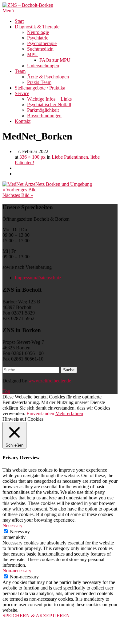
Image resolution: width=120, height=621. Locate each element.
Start (19, 21)
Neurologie (38, 32)
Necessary (20, 531)
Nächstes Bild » (17, 195)
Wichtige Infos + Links (49, 99)
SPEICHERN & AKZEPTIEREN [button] (36, 615)
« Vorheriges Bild (19, 189)
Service (22, 93)
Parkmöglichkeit (43, 110)
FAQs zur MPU (54, 60)
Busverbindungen (44, 115)
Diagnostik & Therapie (37, 26)
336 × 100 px (32, 157)
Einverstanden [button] (40, 413)
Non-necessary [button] (16, 570)
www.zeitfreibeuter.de (49, 380)
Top (6, 391)
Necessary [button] (12, 525)
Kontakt (22, 121)
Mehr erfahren (69, 413)
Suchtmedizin (40, 49)
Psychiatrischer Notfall (49, 104)
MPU (32, 54)
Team (20, 71)
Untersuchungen (43, 65)
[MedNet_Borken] (47, 184)
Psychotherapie (42, 43)
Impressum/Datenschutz (38, 277)
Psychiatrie (37, 37)
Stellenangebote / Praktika (40, 87)
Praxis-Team (39, 82)
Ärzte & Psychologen (48, 76)
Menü (8, 10)
